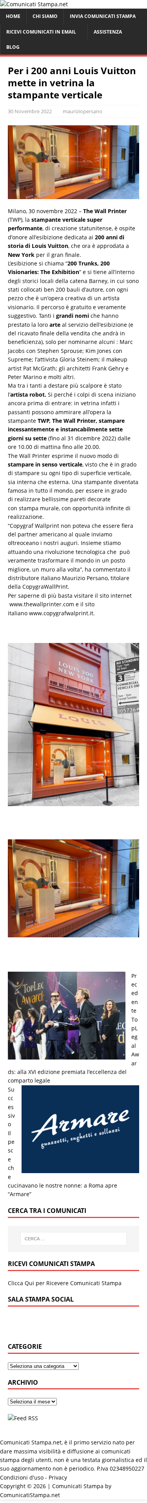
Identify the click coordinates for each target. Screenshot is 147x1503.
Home (13, 16)
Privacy (58, 1477)
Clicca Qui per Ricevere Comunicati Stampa (65, 1283)
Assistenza (108, 31)
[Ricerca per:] (74, 1238)
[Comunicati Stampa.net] (34, 4)
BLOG (13, 47)
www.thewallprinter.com (41, 604)
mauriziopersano (82, 111)
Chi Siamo (45, 16)
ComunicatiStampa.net (30, 1495)
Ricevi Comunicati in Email (41, 31)
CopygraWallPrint (45, 586)
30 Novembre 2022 (30, 111)
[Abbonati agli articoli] (23, 1418)
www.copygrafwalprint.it (61, 613)
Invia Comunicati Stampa (103, 16)
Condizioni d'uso (22, 1477)
